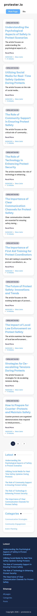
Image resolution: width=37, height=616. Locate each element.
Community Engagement (15, 524)
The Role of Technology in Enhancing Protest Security (16, 492)
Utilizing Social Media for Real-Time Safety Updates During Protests (17, 474)
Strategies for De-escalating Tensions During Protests (17, 367)
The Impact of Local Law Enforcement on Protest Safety (18, 328)
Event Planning (11, 529)
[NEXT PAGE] (24, 443)
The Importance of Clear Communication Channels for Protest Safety (18, 206)
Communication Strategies (16, 519)
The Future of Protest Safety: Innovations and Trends (18, 290)
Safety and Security (12, 23)
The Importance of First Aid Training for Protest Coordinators (18, 251)
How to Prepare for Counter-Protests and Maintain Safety (18, 409)
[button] (13, 11)
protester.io (13, 4)
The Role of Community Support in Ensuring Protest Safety (18, 483)
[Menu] (24, 11)
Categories (7, 598)
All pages (6, 594)
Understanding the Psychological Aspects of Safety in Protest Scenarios (18, 463)
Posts (5, 601)
